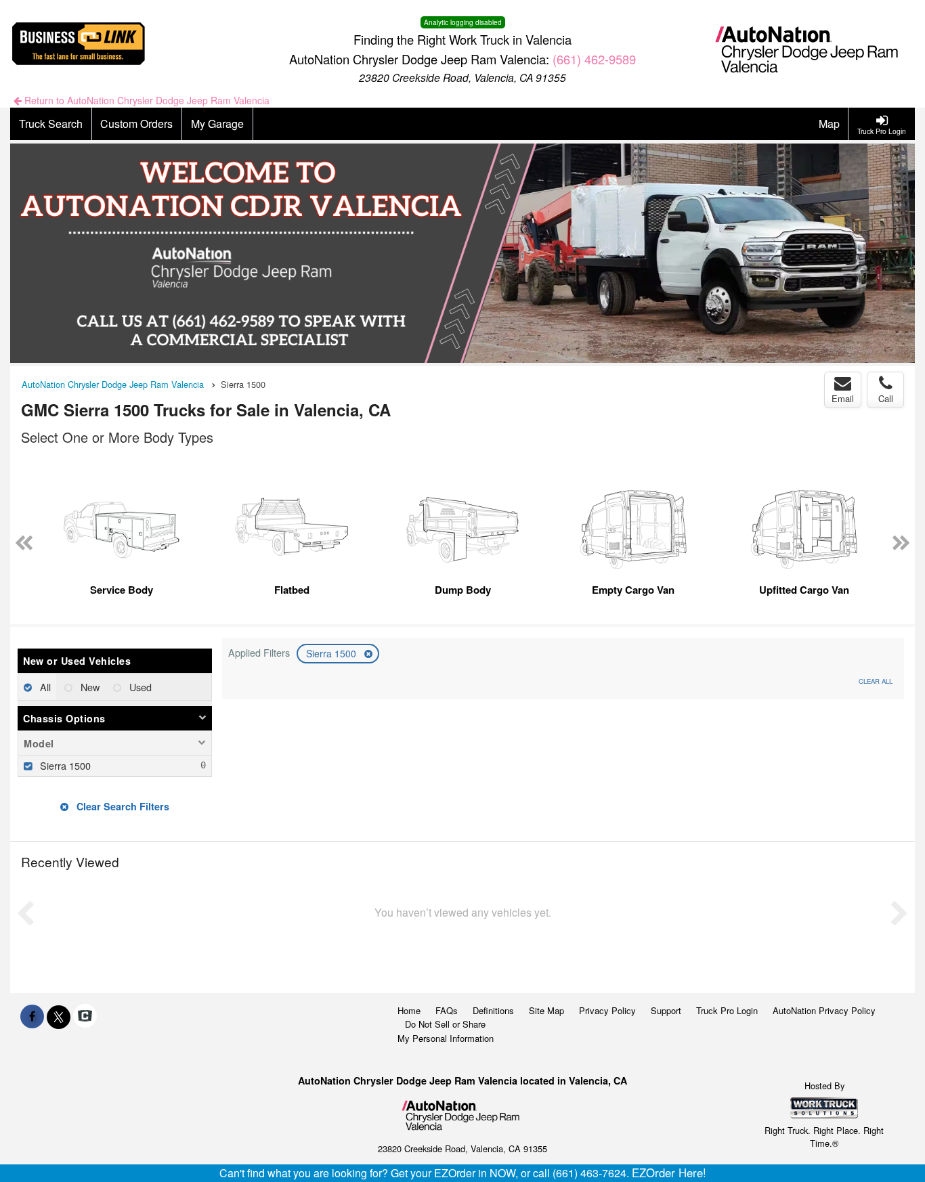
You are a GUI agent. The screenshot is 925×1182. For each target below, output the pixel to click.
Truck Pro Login (727, 1010)
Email (843, 398)
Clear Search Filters (121, 806)
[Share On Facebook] (32, 1016)
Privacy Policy (607, 1010)
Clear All (875, 681)
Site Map (546, 1010)
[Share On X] (58, 1016)
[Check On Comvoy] (85, 1016)
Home (409, 1010)
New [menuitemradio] (89, 687)
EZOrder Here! (669, 1172)
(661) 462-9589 (594, 59)
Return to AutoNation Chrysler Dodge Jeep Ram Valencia (146, 100)
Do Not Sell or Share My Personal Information (445, 1031)
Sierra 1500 (332, 653)
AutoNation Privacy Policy (824, 1010)
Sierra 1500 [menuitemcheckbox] (64, 765)
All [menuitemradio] (44, 687)
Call (885, 398)
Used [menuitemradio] (139, 687)
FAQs (446, 1010)
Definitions (493, 1010)
